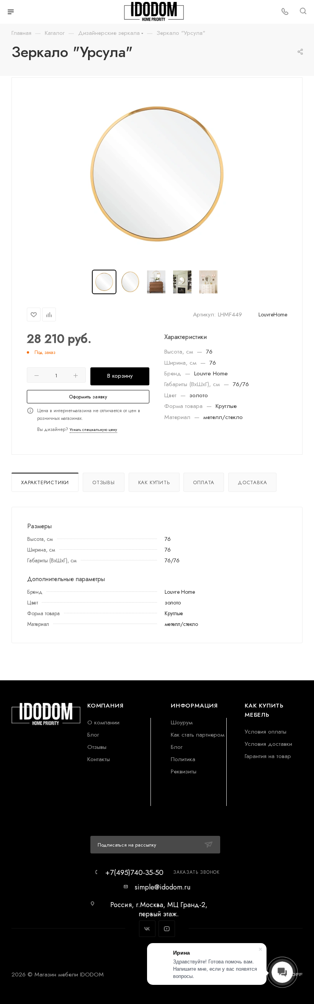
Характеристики (45, 482)
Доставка (252, 482)
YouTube (167, 928)
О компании (103, 722)
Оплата (203, 482)
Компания (105, 705)
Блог (93, 734)
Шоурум (182, 722)
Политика (183, 759)
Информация (194, 705)
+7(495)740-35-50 (134, 872)
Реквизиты (183, 771)
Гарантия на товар (268, 756)
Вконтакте (147, 928)
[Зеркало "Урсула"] (157, 174)
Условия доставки (268, 743)
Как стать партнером (197, 734)
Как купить (154, 482)
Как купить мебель (264, 710)
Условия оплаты (265, 731)
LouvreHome (272, 314)
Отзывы (103, 482)
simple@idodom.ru (162, 887)
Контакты (98, 759)
